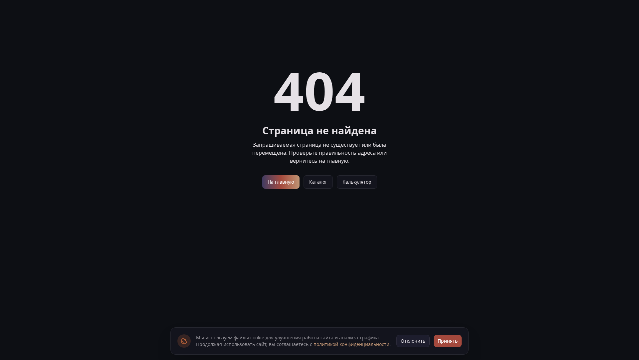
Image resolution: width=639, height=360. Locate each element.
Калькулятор (356, 182)
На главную (281, 182)
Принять (448, 341)
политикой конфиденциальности (351, 344)
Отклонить (413, 341)
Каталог (318, 182)
